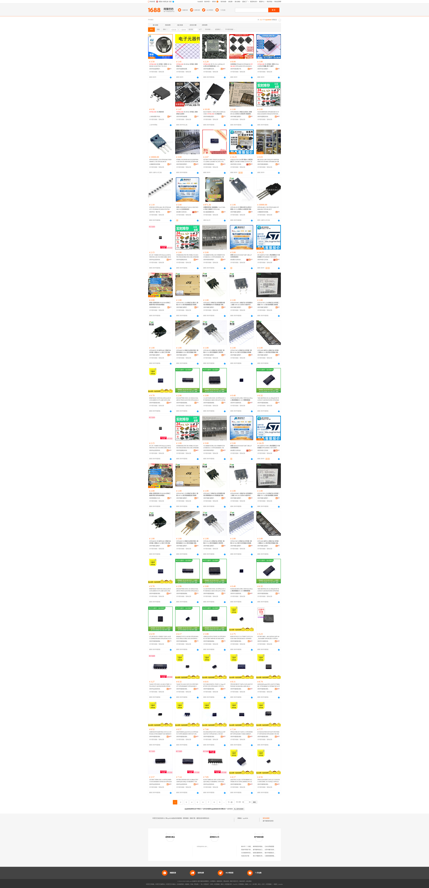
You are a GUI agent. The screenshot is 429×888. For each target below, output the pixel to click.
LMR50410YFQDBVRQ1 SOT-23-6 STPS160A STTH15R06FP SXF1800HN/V (160, 733)
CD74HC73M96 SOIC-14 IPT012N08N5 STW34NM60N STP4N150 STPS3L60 (160, 780)
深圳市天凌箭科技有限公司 (236, 403)
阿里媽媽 (217, 884)
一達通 (275, 884)
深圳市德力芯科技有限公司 (236, 164)
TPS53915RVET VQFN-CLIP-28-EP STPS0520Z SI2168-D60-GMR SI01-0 (241, 685)
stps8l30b (245, 818)
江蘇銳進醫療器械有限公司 (273, 856)
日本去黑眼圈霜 (269, 846)
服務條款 (219, 881)
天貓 (191, 884)
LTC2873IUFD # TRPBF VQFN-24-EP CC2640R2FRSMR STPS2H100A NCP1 (160, 637)
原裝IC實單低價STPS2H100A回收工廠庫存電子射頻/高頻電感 (159, 303)
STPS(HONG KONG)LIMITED (206, 846)
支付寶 (255, 884)
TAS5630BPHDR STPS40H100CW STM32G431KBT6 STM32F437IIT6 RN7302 (268, 113)
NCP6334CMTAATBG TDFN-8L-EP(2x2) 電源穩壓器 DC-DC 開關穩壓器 (241, 399)
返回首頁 (230, 809)
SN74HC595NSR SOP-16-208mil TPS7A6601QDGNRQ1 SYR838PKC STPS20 (187, 781)
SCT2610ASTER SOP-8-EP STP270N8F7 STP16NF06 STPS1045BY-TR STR (268, 733)
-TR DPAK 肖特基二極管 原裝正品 (187, 65)
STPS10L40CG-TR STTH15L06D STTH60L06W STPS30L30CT (268, 208)
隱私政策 (226, 881)
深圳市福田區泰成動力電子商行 (209, 164)
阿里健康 (268, 884)
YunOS (235, 884)
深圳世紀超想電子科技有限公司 (155, 69)
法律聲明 (212, 881)
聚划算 (196, 884)
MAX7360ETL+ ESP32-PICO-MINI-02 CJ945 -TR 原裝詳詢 (214, 113)
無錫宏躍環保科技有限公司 (261, 853)
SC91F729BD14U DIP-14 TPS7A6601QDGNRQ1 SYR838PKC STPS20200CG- (214, 781)
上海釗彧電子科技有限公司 (155, 116)
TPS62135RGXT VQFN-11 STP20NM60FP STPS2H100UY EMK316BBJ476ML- (241, 733)
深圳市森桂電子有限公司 (236, 69)
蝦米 (222, 884)
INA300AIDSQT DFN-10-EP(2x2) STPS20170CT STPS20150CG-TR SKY (214, 733)
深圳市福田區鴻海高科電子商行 (155, 403)
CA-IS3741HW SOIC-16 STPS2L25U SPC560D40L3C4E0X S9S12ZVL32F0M (214, 399)
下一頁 (230, 802)
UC (250, 884)
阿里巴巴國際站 (160, 884)
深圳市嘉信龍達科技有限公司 (263, 164)
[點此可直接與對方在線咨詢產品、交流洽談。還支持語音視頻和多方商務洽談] (171, 77)
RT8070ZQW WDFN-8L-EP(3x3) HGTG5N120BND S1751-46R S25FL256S (160, 399)
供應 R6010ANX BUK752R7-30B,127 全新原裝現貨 (241, 256)
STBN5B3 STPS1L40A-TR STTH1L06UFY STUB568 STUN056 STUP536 (160, 208)
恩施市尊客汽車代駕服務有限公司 (251, 849)
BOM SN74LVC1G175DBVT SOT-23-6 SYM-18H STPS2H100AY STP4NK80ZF (241, 638)
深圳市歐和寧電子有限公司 (182, 164)
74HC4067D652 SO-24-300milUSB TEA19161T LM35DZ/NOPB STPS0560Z (268, 399)
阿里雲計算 (228, 884)
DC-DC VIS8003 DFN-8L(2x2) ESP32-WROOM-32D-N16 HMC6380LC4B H (160, 256)
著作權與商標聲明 (203, 881)
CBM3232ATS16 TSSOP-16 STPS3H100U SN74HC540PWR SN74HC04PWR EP (214, 638)
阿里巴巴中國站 (171, 884)
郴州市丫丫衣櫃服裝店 (248, 846)
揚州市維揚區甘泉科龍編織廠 (273, 853)
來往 (259, 884)
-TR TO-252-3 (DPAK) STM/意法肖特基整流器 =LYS (214, 65)
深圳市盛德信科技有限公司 (263, 116)
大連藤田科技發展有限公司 (155, 164)
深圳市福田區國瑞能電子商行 (182, 403)
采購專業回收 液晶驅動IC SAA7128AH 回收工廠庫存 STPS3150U (214, 208)
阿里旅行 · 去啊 (208, 884)
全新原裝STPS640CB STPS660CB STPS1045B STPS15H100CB (241, 65)
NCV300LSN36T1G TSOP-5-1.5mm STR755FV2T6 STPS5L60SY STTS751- (214, 685)
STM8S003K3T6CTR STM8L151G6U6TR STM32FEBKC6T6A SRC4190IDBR (187, 256)
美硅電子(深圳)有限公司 (182, 212)
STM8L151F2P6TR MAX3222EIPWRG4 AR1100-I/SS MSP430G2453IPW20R (187, 160)
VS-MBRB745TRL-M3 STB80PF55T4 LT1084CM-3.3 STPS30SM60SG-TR (214, 256)
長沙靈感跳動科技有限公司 (209, 212)
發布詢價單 (266, 818)
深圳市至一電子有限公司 (155, 212)
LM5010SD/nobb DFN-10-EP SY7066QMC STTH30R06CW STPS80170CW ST (268, 685)
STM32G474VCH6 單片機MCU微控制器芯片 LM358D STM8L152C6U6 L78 (241, 160)
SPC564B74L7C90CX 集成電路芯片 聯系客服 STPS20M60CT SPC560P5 (268, 256)
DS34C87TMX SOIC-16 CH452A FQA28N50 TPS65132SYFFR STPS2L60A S (187, 399)
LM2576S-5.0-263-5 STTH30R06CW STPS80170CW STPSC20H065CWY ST (241, 780)
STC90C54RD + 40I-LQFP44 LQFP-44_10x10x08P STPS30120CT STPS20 (268, 637)
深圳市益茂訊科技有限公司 (155, 259)
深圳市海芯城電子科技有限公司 (263, 69)
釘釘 (263, 884)
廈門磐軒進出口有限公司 (260, 849)
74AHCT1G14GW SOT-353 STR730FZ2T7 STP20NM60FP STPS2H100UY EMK (187, 685)
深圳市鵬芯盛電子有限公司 (236, 116)
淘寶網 (187, 884)
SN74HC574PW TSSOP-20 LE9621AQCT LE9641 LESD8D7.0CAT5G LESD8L (214, 161)
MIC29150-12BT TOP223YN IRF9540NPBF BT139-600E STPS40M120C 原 (268, 160)
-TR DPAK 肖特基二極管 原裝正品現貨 (187, 113)
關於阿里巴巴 (234, 881)
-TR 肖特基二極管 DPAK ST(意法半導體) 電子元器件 (268, 65)
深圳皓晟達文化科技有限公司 (155, 307)
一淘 (201, 884)
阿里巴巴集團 (150, 884)
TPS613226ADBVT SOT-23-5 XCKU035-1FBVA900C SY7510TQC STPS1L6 (268, 780)
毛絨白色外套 (245, 856)
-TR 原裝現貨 (156, 112)
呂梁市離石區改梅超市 (271, 849)
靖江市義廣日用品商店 (259, 856)
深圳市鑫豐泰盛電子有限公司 (182, 69)
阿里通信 (241, 884)
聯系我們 (242, 881)
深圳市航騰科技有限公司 (209, 69)
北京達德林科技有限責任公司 (250, 853)
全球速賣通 (180, 884)
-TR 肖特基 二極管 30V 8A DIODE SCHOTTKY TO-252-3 (160, 65)
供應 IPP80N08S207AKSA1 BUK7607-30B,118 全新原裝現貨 (187, 208)
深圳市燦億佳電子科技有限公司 (209, 116)
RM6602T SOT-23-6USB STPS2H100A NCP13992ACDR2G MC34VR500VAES (187, 638)
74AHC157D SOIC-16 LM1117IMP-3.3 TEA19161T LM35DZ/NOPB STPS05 (160, 685)
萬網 (246, 884)
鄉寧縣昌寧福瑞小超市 (259, 846)
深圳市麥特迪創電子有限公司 (182, 116)
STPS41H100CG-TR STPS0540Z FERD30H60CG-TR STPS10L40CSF (160, 160)
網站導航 (249, 881)
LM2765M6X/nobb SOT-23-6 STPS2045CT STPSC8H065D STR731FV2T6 (187, 733)
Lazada (280, 884)
